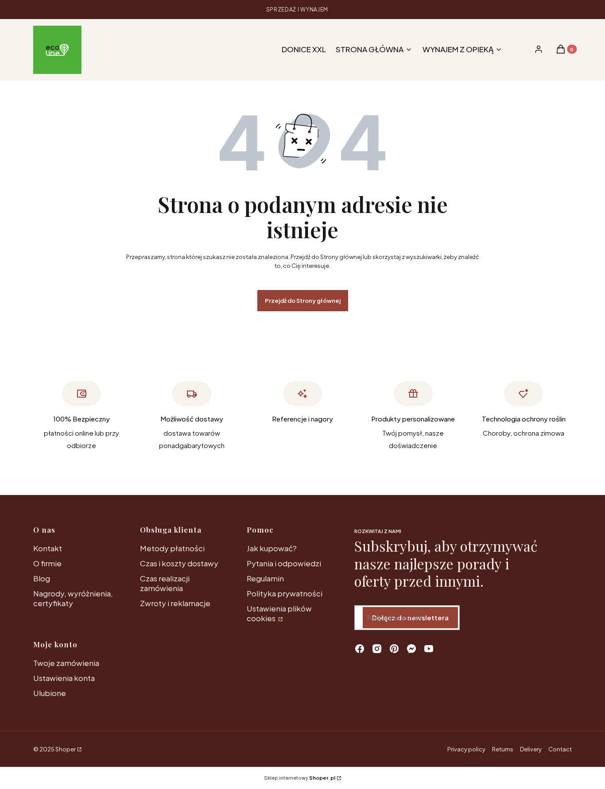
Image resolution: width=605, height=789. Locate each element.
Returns (502, 749)
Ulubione (49, 693)
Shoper (65, 749)
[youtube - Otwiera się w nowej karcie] (428, 648)
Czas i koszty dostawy (179, 563)
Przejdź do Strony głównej (303, 300)
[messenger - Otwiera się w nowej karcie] (411, 648)
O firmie (47, 563)
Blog (41, 578)
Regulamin (265, 578)
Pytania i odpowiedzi (284, 563)
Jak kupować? (272, 548)
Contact (560, 749)
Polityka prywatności (284, 593)
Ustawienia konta (64, 678)
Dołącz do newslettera (410, 617)
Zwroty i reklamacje (175, 603)
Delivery (531, 749)
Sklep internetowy (299, 778)
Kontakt (47, 548)
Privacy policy (466, 749)
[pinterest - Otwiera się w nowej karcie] (394, 648)
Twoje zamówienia (66, 663)
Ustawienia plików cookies (279, 613)
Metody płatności (172, 548)
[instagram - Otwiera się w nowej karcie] (377, 648)
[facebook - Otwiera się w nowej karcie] (359, 648)
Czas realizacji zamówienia (165, 583)
